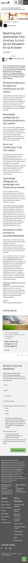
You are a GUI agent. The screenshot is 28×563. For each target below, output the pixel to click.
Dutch (6, 408)
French (6, 411)
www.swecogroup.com (6, 482)
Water (15, 537)
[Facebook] (2, 548)
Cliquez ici (11, 423)
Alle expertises (18, 540)
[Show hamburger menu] (25, 2)
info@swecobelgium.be (7, 492)
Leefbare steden (18, 524)
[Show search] (20, 2)
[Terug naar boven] (24, 559)
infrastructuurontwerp (17, 205)
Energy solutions (18, 534)
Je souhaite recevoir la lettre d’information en (14, 406)
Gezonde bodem (18, 531)
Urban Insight (4, 513)
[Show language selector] (16, 2)
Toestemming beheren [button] (6, 555)
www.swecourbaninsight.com (14, 302)
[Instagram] (6, 548)
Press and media (5, 522)
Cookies (20, 553)
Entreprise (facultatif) (9, 401)
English (7, 413)
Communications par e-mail (9, 431)
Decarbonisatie (7, 52)
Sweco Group (4, 501)
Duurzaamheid (5, 516)
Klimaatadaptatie (14, 332)
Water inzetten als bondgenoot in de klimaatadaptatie (11, 343)
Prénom (6, 390)
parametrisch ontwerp (13, 257)
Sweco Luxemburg (6, 507)
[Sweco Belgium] (5, 2)
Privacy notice (13, 553)
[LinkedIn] (11, 548)
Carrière (3, 510)
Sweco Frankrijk (5, 504)
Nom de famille (7, 395)
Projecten (3, 519)
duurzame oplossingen (13, 375)
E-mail (5, 385)
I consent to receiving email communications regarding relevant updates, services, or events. (13, 435)
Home (2, 8)
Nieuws (6, 8)
